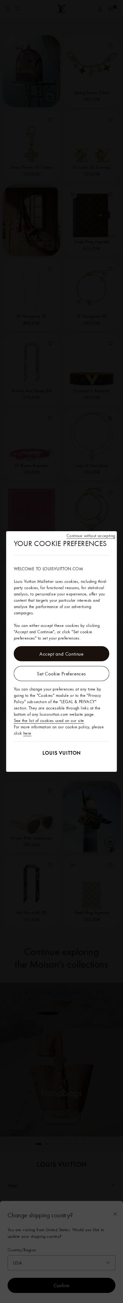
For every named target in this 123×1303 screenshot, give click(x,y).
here (27, 733)
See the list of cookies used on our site (49, 720)
